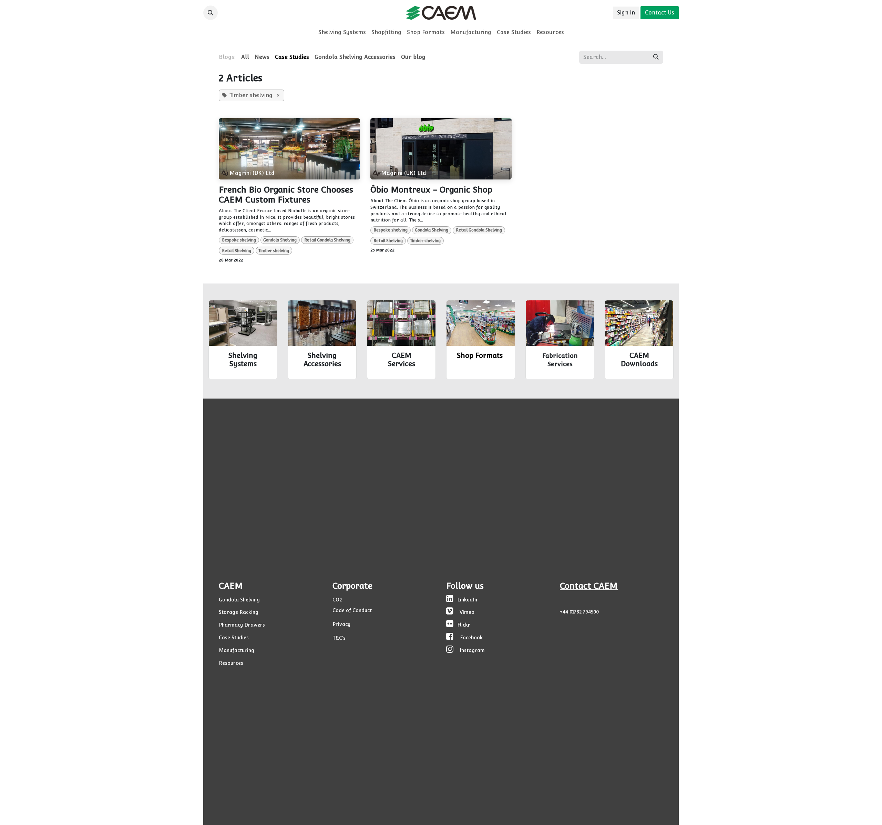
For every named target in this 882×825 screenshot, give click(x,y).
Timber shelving (273, 250)
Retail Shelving (236, 250)
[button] (210, 13)
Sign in (626, 12)
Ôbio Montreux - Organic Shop (431, 190)
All (245, 57)
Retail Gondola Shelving (327, 240)
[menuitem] (342, 32)
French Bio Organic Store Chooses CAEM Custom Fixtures (286, 195)
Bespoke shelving (239, 240)
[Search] (656, 57)
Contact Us (659, 12)
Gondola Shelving (280, 240)
